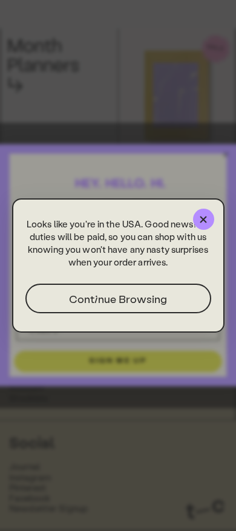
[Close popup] (203, 219)
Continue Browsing (118, 298)
